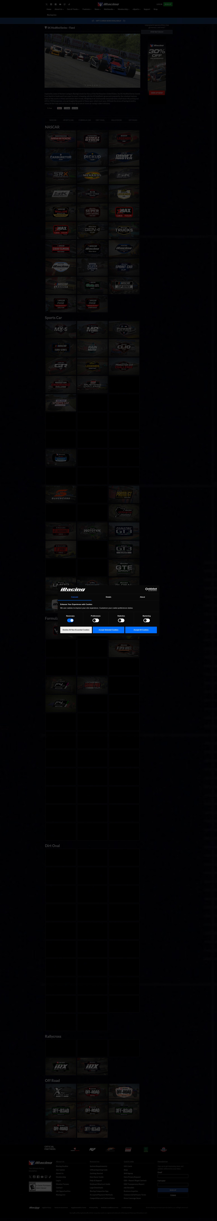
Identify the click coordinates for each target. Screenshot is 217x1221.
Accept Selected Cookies (108, 630)
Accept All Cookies (141, 630)
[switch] (96, 620)
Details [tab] (108, 597)
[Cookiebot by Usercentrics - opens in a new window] (147, 589)
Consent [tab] (74, 597)
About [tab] (142, 597)
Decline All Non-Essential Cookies (76, 630)
